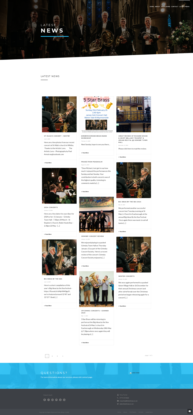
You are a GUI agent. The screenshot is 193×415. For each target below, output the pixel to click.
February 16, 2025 (85, 141)
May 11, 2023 (84, 316)
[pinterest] (56, 400)
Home (152, 6)
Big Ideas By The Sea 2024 (129, 202)
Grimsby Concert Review (92, 236)
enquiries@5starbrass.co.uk (128, 401)
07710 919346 (124, 398)
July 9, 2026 (47, 139)
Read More (48, 163)
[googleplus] (48, 400)
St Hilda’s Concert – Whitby (57, 136)
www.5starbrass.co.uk (126, 404)
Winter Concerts (126, 276)
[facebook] (44, 400)
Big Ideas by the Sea (53, 279)
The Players (165, 6)
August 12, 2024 (85, 165)
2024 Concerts (51, 207)
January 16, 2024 (48, 210)
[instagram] (52, 400)
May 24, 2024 (121, 204)
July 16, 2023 (47, 282)
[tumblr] (60, 400)
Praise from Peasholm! (92, 162)
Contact (174, 6)
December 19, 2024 (123, 145)
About (157, 6)
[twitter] (64, 400)
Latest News (184, 6)
